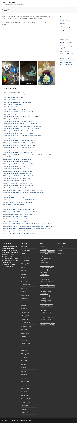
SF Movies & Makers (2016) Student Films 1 (17, 216)
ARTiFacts (61, 246)
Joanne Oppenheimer (46, 279)
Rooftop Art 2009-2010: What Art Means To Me (19, 185)
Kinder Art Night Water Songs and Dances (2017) (67, 63)
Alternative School (45, 249)
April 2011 (24, 298)
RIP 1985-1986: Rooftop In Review (15, 92)
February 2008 (25, 316)
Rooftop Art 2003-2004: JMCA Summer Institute (19, 121)
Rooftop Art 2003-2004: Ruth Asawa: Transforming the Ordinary (23, 126)
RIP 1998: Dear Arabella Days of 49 (15, 109)
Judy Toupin (51, 281)
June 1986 (24, 374)
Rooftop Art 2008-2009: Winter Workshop (17, 161)
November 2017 (25, 257)
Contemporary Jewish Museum (46, 259)
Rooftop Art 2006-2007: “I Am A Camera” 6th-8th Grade (21, 150)
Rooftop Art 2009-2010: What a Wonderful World (19, 176)
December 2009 (25, 302)
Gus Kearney (44, 269)
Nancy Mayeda (44, 288)
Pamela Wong (44, 293)
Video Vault (64, 30)
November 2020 (25, 250)
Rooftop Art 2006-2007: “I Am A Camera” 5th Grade (20, 147)
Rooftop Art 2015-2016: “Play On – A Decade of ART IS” (21, 212)
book (42, 256)
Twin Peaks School (45, 324)
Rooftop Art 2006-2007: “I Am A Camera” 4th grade (20, 145)
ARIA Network (51, 251)
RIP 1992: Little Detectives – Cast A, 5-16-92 (18, 102)
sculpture (43, 319)
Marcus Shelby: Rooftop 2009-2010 (15, 180)
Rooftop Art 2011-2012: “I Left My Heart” (17, 195)
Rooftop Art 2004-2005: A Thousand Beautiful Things (20, 131)
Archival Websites (65, 20)
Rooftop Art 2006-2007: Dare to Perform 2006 (18, 152)
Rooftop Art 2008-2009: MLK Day (15, 166)
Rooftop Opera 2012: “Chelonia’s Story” (16, 197)
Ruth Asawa (43, 310)
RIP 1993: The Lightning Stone (13, 104)
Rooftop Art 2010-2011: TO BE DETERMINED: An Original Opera (23, 190)
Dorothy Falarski (45, 262)
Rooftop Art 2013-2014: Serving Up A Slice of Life (19, 209)
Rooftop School (44, 307)
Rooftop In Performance (46, 305)
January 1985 (25, 381)
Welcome (61, 253)
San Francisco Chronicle (46, 312)
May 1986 (24, 378)
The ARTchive (10, 3)
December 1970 (25, 399)
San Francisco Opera (46, 315)
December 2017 (25, 253)
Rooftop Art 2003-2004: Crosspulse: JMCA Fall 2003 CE (21, 123)
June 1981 (24, 392)
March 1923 (24, 412)
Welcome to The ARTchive (67, 42)
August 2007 (24, 319)
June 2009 (24, 305)
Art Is (42, 253)
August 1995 (24, 361)
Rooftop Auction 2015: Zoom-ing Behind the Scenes (20, 214)
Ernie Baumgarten (45, 267)
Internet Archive (44, 274)
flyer (52, 267)
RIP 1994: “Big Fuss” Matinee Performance (17, 107)
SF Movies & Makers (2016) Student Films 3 (17, 221)
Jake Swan (43, 276)
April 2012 (24, 291)
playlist (50, 298)
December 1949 (25, 402)
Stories (62, 34)
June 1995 (24, 364)
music (52, 286)
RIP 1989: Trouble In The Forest (14, 97)
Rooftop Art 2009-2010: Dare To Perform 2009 (18, 171)
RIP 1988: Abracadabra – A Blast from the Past (18, 95)
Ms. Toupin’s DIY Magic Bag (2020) (66, 47)
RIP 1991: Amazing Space (12, 99)
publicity (49, 300)
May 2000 (24, 340)
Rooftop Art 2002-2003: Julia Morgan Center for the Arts (21, 116)
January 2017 (25, 267)
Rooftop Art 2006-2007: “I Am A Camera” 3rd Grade (20, 143)
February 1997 (25, 354)
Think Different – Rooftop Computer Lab (16, 207)
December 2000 (25, 336)
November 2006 (25, 322)
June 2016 (24, 274)
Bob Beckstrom (49, 253)
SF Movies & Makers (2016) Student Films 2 (17, 219)
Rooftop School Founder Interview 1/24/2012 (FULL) (20, 200)
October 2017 (25, 260)
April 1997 (24, 350)
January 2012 (25, 295)
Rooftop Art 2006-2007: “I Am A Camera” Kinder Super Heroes (23, 135)
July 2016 (24, 271)
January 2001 (25, 333)
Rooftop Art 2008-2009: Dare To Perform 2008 (19, 164)
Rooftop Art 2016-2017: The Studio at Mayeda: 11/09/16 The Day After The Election (29, 223)
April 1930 (24, 409)
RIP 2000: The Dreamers (12, 114)
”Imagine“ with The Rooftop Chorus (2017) (66, 52)
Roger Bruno (44, 303)
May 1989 (24, 371)
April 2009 (24, 309)
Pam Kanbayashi (45, 295)
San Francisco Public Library (48, 317)
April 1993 (24, 367)
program (43, 300)
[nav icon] (71, 3)
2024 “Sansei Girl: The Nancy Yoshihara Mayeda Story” (21, 233)
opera (49, 291)
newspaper (43, 291)
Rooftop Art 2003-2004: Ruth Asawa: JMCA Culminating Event (23, 128)
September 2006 (26, 326)
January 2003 (25, 329)
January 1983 (25, 388)
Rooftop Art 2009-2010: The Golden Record (18, 178)
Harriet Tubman (44, 272)
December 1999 (25, 343)
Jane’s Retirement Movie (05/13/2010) (16, 188)
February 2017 (25, 264)
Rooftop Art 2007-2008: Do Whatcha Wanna (18, 159)
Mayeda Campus (45, 286)
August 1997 (24, 347)
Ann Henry (43, 251)
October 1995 (25, 357)
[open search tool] (67, 3)
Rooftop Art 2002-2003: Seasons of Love (17, 119)
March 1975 (24, 395)
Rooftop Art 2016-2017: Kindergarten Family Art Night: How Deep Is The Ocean (28, 228)
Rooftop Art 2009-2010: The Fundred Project (18, 173)
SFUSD (49, 319)
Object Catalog (65, 27)
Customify (28, 420)
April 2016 (24, 278)
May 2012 (24, 288)
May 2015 (24, 281)
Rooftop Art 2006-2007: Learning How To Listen (19, 133)
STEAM (42, 322)
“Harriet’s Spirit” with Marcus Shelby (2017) (66, 57)
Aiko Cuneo (43, 246)
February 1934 (25, 405)
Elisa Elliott (43, 265)
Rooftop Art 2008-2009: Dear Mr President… (18, 168)
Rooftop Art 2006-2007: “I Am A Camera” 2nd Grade (20, 140)
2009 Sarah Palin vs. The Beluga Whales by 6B (18, 183)
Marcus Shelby (44, 284)
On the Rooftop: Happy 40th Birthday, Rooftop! (18, 202)
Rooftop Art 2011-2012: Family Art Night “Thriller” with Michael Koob (24, 192)
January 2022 (25, 246)
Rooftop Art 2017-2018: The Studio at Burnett (18, 231)
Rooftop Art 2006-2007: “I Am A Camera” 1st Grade (20, 138)
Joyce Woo (43, 281)
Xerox (53, 324)
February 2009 (25, 312)
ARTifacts (62, 23)
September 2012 (25, 284)
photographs (44, 298)
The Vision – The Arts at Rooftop (14, 204)
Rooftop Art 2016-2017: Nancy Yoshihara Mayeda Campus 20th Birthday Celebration (29, 226)
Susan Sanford (49, 322)
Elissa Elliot (50, 265)
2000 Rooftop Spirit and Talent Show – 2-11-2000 (19, 111)
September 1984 (25, 385)
